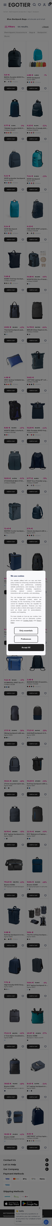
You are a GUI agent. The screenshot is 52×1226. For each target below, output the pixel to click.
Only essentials (26, 631)
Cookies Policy (28, 620)
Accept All (26, 648)
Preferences (26, 639)
